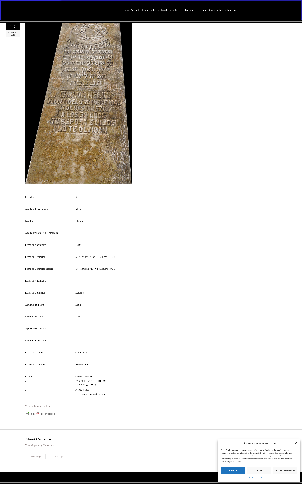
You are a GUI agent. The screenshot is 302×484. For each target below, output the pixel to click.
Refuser (259, 470)
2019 (13, 35)
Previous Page (35, 456)
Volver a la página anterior (38, 406)
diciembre (13, 32)
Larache (189, 9)
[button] (295, 443)
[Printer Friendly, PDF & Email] (40, 415)
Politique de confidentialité (259, 478)
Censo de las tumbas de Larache (160, 9)
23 (13, 26)
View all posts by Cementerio (41, 445)
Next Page (58, 456)
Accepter (233, 470)
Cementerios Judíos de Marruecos (220, 9)
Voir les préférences (285, 470)
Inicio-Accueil (131, 9)
